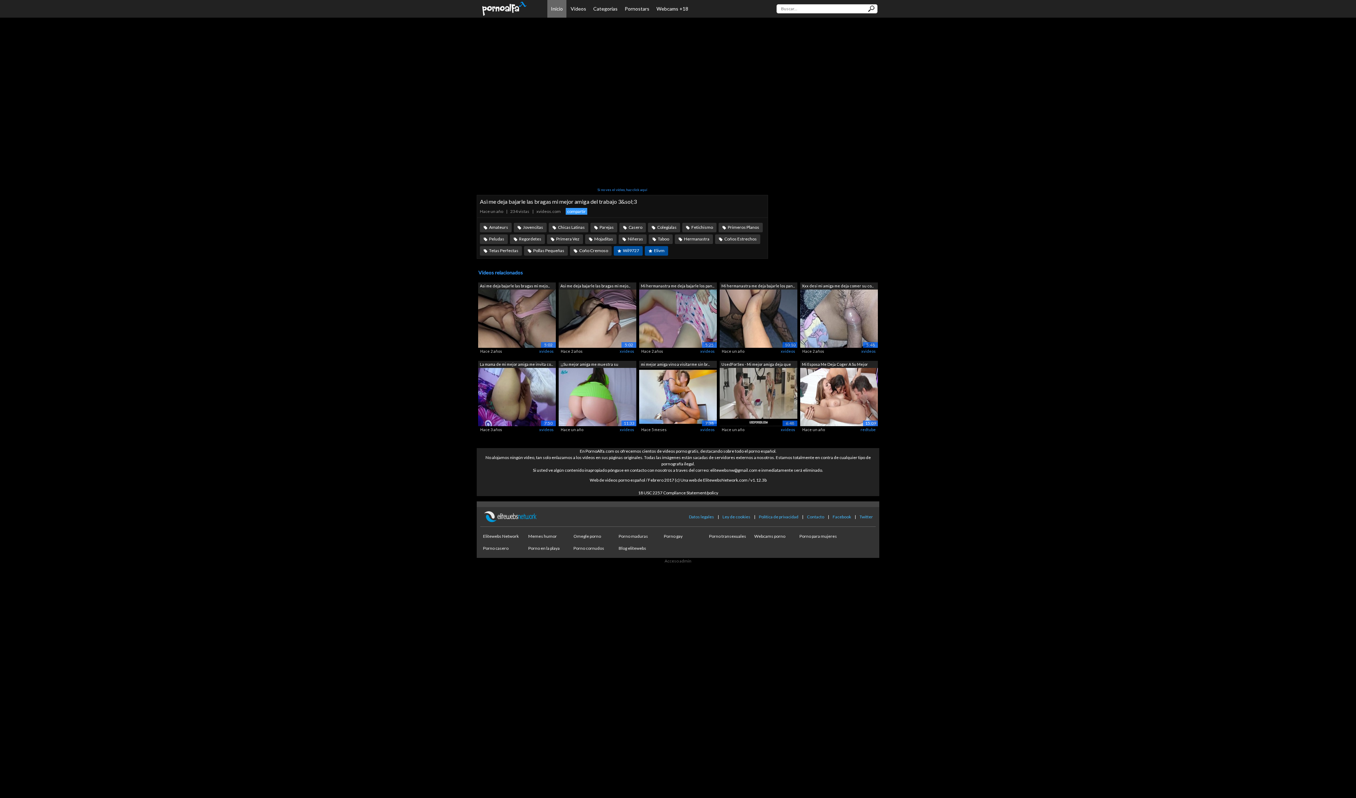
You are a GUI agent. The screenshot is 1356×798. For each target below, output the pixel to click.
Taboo (663, 239)
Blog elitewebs (632, 548)
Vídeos (578, 9)
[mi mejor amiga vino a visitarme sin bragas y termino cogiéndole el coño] (678, 396)
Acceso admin (678, 561)
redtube (868, 429)
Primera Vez (567, 239)
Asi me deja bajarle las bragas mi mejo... (515, 286)
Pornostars (637, 9)
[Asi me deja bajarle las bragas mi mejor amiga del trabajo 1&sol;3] (597, 318)
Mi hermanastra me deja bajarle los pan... (677, 286)
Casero (635, 227)
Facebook (842, 516)
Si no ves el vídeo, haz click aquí (622, 189)
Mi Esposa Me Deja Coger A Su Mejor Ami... (835, 365)
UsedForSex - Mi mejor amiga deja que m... (756, 365)
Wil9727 (631, 250)
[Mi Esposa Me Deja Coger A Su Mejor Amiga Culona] (839, 396)
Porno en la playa (544, 548)
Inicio (557, 9)
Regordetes (530, 239)
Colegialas (667, 227)
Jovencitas (533, 227)
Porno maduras (633, 536)
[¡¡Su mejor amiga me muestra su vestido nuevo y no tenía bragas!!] (597, 396)
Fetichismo (702, 227)
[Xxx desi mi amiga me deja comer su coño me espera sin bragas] (839, 318)
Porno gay (673, 536)
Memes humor (542, 536)
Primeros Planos (743, 227)
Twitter (866, 516)
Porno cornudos (588, 548)
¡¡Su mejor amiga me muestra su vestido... (589, 365)
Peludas (496, 239)
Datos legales (701, 516)
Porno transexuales (727, 536)
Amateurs (498, 227)
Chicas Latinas (571, 227)
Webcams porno (769, 536)
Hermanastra (696, 239)
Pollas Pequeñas (548, 250)
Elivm (659, 250)
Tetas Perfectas (503, 250)
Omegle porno (587, 536)
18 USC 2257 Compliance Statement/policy (678, 492)
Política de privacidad (778, 516)
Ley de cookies (736, 516)
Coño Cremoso (593, 250)
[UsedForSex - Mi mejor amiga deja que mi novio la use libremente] (758, 396)
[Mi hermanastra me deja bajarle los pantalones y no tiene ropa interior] (678, 318)
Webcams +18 (672, 9)
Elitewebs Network (501, 536)
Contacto (815, 516)
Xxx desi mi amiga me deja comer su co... (838, 286)
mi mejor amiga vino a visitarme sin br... (675, 364)
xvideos (546, 351)
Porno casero (496, 548)
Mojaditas (603, 239)
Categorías (605, 9)
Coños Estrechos (740, 239)
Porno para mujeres (818, 536)
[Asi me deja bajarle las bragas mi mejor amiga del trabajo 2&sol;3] (517, 318)
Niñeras (635, 239)
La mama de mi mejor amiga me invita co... (516, 364)
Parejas (607, 227)
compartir (576, 211)
